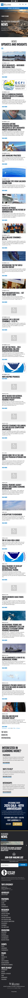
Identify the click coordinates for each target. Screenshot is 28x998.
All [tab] (2, 48)
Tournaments (4, 907)
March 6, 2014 (5, 713)
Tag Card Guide (5, 927)
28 (14, 728)
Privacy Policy (14, 991)
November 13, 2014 (6, 205)
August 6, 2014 (5, 423)
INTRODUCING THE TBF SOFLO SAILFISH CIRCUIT (12, 266)
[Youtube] (15, 1)
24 (8, 728)
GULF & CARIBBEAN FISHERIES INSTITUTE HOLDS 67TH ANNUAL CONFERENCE (13, 96)
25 (10, 728)
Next (19, 728)
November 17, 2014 (6, 179)
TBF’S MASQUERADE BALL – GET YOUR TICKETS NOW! (13, 293)
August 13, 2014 (5, 393)
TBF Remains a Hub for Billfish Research (9, 848)
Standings (3, 925)
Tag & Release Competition (7, 921)
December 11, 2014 (5, 63)
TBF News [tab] (4, 732)
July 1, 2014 (4, 452)
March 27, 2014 (5, 594)
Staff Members (5, 961)
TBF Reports (4, 923)
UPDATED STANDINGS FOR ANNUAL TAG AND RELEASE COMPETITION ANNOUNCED (14, 427)
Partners (6, 755)
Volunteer (3, 979)
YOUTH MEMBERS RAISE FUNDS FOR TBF (12, 597)
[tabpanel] (14, 390)
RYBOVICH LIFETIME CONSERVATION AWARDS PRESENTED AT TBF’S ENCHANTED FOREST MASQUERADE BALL (13, 126)
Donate (3, 972)
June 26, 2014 (4, 482)
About (2, 959)
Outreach (3, 934)
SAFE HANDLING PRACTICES (11, 155)
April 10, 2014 (5, 538)
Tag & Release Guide (6, 919)
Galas (2, 946)
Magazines (4, 932)
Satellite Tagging (5, 914)
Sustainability (4, 938)
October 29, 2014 (5, 290)
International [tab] (6, 737)
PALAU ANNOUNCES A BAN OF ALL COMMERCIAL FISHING (13, 658)
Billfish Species (5, 940)
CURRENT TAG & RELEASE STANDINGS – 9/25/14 (10, 320)
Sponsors (3, 901)
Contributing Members (7, 965)
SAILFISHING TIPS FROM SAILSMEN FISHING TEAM (14, 182)
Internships (7, 782)
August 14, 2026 (4, 846)
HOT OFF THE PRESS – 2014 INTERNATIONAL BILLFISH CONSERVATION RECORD (11, 348)
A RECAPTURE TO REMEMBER (12, 514)
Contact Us (4, 957)
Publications (4, 912)
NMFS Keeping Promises (11, 376)
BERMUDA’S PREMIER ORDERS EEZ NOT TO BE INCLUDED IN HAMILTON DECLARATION (14, 687)
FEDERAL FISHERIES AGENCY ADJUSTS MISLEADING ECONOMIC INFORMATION (13, 486)
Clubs (2, 903)
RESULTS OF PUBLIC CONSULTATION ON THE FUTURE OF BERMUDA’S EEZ (13, 209)
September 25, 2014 (6, 317)
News (2, 955)
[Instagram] (17, 1)
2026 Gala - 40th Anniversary (14, 8)
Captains (3, 905)
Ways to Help (8, 768)
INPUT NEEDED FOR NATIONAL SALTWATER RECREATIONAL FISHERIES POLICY (12, 397)
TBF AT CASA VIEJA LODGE (11, 540)
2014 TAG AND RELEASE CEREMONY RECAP (10, 717)
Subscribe (23, 865)
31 (16, 728)
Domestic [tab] (4, 734)
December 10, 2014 (6, 92)
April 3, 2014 (4, 563)
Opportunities (4, 936)
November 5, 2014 (5, 262)
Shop (2, 975)
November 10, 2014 (6, 235)
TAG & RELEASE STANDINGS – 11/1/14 (12, 238)
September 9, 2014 (6, 374)
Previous (4, 728)
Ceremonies (4, 948)
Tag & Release (4, 915)
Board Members (5, 963)
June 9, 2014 (4, 512)
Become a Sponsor (6, 973)
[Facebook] (12, 1)
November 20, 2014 (6, 153)
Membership (4, 970)
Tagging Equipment (6, 917)
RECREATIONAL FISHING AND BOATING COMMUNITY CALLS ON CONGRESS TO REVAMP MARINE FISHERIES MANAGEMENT (13, 627)
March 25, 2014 (5, 622)
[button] (26, 845)
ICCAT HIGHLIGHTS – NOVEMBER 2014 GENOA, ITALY (13, 66)
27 (13, 728)
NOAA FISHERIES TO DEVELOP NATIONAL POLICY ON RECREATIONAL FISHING (12, 567)
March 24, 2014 (5, 655)
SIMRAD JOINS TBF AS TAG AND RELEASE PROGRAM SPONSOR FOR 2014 (14, 457)
